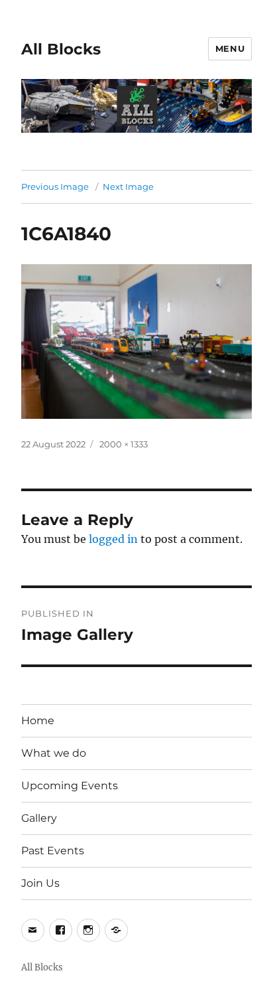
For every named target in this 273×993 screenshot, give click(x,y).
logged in (113, 539)
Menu (230, 48)
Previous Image (55, 186)
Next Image (128, 186)
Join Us (40, 883)
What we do (53, 753)
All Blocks (61, 49)
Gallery (39, 818)
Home (37, 720)
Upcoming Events (69, 785)
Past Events (52, 850)
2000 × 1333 (123, 444)
